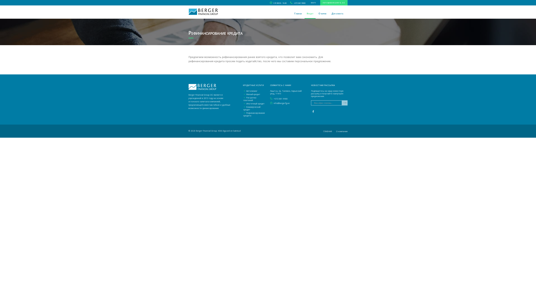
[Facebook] (313, 111)
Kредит (310, 13)
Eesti (313, 3)
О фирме (322, 13)
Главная (298, 13)
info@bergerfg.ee (334, 3)
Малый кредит (253, 94)
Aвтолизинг (251, 91)
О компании (342, 131)
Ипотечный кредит (255, 103)
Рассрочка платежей (249, 99)
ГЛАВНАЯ (327, 131)
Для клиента (337, 13)
